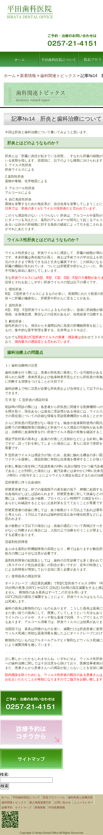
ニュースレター (83, 802)
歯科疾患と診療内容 (80, 797)
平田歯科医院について (58, 59)
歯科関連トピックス (14, 802)
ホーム (19, 59)
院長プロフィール (54, 797)
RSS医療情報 (56, 807)
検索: (4, 774)
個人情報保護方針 (40, 802)
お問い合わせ (62, 802)
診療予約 (7, 807)
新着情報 (28, 76)
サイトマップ (23, 807)
